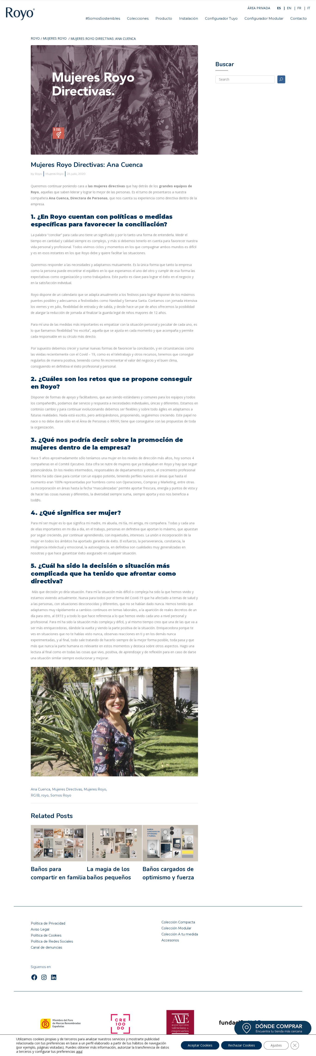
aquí (79, 1052)
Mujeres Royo (55, 39)
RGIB (35, 795)
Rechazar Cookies (241, 1045)
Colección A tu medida (179, 934)
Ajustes (276, 1045)
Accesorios (170, 940)
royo (45, 795)
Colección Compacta (178, 922)
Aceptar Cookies (200, 1045)
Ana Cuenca (40, 789)
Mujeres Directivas (67, 789)
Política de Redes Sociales (52, 941)
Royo (35, 39)
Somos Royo (60, 795)
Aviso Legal (40, 929)
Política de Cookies (46, 935)
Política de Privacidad (48, 923)
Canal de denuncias (46, 947)
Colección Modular (176, 928)
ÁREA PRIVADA (259, 8)
